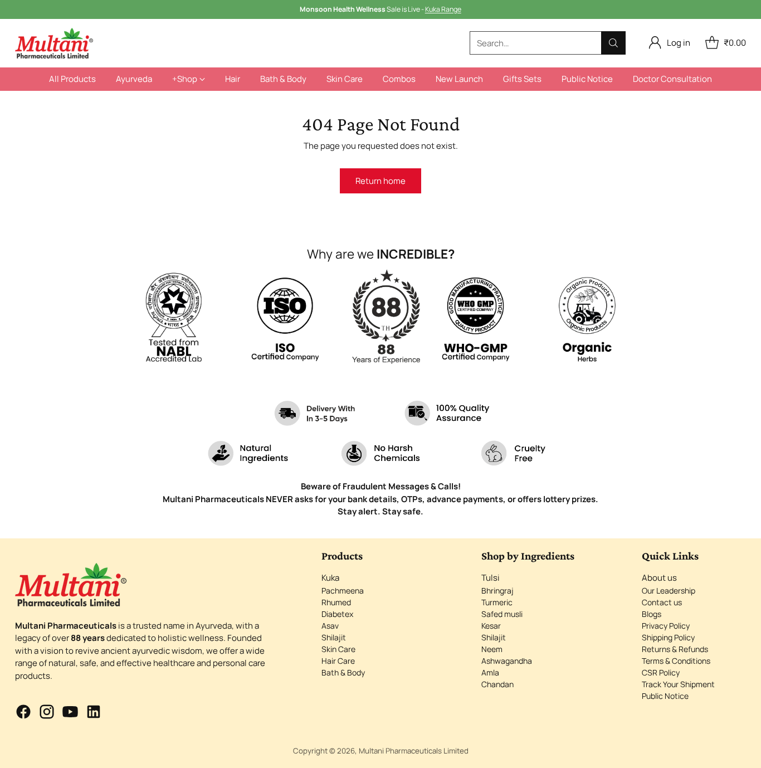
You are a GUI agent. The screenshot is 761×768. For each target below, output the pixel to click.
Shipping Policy (668, 637)
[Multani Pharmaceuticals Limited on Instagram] (46, 713)
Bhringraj (497, 590)
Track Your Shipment (678, 684)
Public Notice (665, 696)
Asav (330, 625)
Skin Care (338, 649)
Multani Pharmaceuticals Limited (414, 751)
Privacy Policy (666, 625)
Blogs (651, 614)
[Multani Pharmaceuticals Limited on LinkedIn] (93, 713)
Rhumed (336, 602)
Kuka (330, 578)
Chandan (497, 684)
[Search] (613, 43)
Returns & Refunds (675, 649)
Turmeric (497, 602)
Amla (490, 672)
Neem (492, 649)
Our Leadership (668, 590)
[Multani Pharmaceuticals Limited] (54, 43)
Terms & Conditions (676, 660)
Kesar (491, 625)
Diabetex (337, 614)
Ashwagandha (506, 660)
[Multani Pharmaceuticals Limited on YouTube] (70, 713)
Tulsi (490, 578)
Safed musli (502, 614)
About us (659, 578)
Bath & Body (343, 672)
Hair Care (338, 660)
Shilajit (333, 637)
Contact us (662, 602)
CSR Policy (661, 672)
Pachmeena (342, 590)
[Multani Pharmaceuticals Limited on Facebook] (23, 713)
